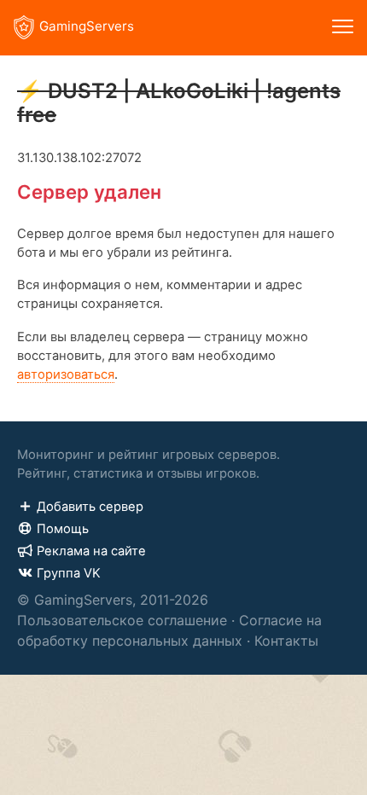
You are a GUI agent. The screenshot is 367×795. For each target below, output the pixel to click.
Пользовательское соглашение (122, 620)
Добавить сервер (90, 506)
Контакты (286, 640)
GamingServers (86, 26)
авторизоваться (65, 374)
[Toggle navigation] (342, 28)
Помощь (63, 529)
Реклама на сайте (91, 551)
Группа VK (69, 573)
